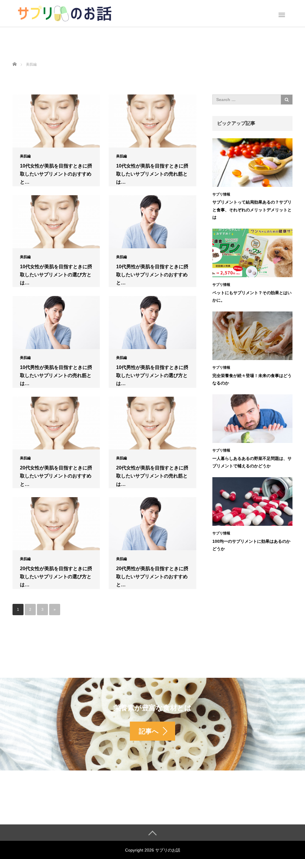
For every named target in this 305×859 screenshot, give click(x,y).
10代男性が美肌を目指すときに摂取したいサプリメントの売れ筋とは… (56, 375)
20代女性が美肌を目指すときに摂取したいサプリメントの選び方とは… (56, 576)
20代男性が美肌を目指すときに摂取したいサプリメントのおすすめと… (152, 576)
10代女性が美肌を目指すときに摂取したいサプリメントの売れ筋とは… (152, 173)
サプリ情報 (221, 194)
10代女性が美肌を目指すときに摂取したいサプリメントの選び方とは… (56, 274)
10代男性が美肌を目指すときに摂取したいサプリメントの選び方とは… (152, 375)
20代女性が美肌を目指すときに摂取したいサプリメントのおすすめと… (56, 475)
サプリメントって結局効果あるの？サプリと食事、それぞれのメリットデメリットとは (252, 209)
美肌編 (25, 156)
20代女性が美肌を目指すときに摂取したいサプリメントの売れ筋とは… (152, 475)
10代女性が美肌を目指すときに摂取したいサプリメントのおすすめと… (56, 173)
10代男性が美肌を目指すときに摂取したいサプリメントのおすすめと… (152, 274)
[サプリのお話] (65, 13)
